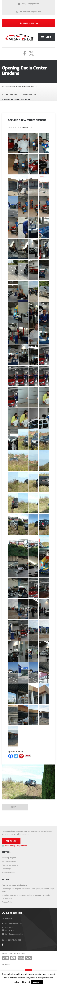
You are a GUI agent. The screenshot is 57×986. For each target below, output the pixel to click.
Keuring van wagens (10, 865)
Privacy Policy (7, 902)
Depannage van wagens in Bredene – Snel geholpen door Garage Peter (28, 890)
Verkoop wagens (9, 861)
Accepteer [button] (37, 982)
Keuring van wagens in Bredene (14, 885)
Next (14, 807)
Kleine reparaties (8, 872)
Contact (6, 965)
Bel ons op (11, 841)
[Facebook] (10, 756)
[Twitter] (16, 756)
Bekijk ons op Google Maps (16, 846)
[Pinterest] (21, 756)
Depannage (6, 869)
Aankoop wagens (9, 858)
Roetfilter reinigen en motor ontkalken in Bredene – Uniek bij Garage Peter (26, 896)
